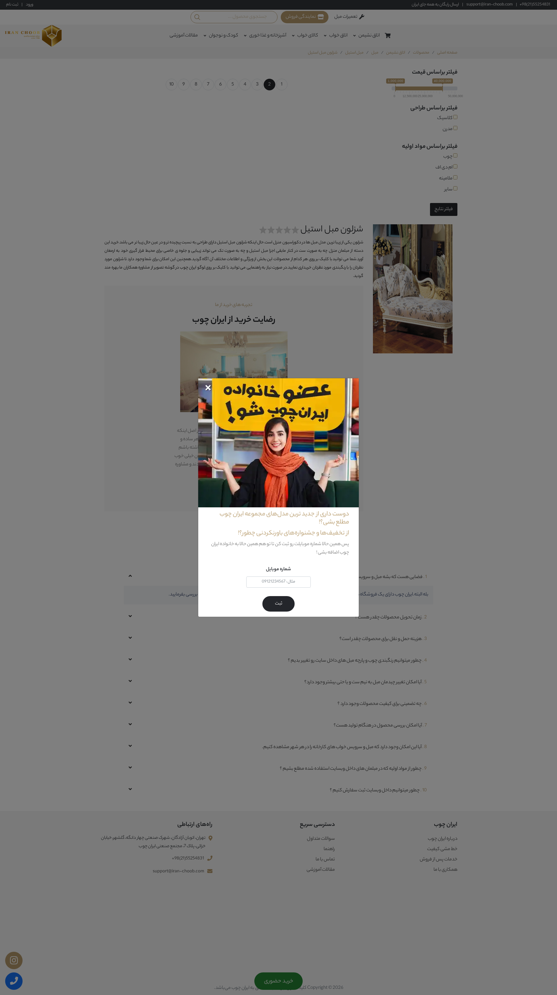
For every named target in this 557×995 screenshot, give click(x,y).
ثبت (278, 604)
